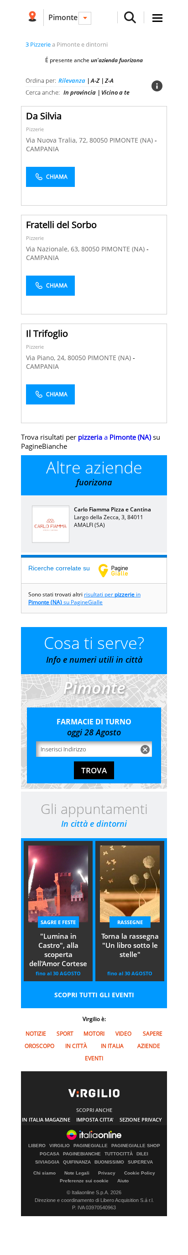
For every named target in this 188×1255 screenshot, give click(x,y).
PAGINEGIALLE (90, 1145)
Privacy (106, 1172)
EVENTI (94, 1058)
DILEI (142, 1154)
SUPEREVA (140, 1162)
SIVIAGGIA (47, 1162)
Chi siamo (44, 1172)
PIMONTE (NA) (132, 140)
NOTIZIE (36, 1033)
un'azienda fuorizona (117, 60)
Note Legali (76, 1172)
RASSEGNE (130, 922)
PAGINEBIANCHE (82, 1154)
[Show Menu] (157, 18)
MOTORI (94, 1033)
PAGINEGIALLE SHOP (135, 1145)
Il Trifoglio (47, 333)
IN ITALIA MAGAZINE (46, 1119)
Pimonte (63, 17)
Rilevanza (71, 80)
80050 (98, 140)
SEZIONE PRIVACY (141, 1119)
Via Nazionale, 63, (53, 249)
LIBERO (37, 1145)
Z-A (109, 80)
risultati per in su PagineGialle (84, 598)
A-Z (95, 80)
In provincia (79, 92)
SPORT (65, 1033)
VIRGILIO (59, 1145)
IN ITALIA (112, 1046)
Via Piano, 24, (47, 357)
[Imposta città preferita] (32, 17)
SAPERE (152, 1033)
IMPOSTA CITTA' (95, 1119)
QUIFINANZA (77, 1162)
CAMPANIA (42, 148)
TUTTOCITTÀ (118, 1154)
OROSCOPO (39, 1046)
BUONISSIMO (109, 1162)
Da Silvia (44, 116)
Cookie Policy (139, 1172)
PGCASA (49, 1154)
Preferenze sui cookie (84, 1180)
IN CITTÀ (76, 1046)
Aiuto (123, 1180)
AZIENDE (148, 1046)
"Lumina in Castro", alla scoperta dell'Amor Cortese (58, 949)
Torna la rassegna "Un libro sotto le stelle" (130, 945)
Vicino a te (115, 92)
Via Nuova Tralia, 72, (57, 140)
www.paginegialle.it (120, 570)
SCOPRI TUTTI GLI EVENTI (94, 994)
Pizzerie (35, 129)
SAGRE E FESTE (58, 922)
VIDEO (123, 1033)
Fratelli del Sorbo (61, 224)
